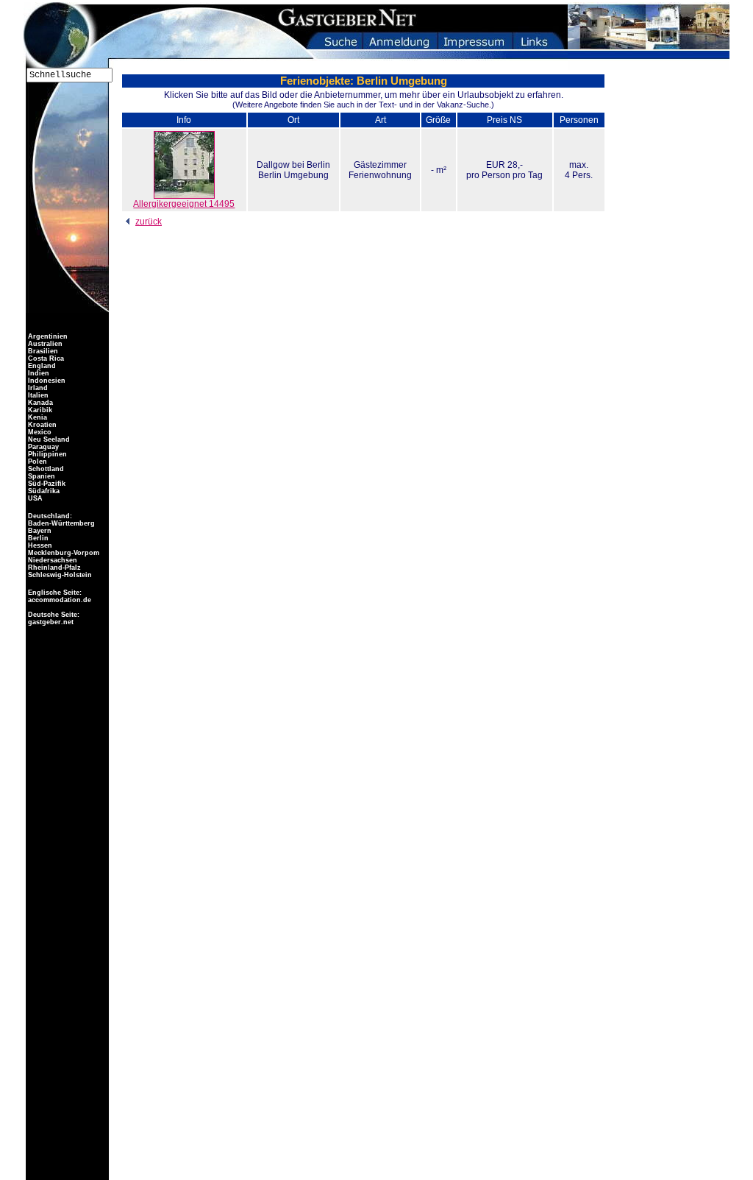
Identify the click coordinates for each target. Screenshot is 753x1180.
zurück (148, 221)
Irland (37, 388)
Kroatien (41, 424)
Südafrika (43, 491)
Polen (36, 461)
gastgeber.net (50, 622)
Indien (37, 373)
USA (34, 498)
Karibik (39, 410)
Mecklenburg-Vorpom (62, 553)
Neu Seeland (48, 439)
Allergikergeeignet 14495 (184, 204)
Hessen (39, 545)
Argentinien (47, 336)
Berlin (37, 538)
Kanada (39, 402)
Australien (44, 343)
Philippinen (46, 454)
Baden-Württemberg (60, 523)
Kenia (36, 417)
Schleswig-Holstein (59, 575)
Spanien (40, 476)
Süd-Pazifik (45, 483)
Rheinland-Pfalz (53, 567)
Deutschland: (50, 516)
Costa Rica (45, 358)
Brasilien (42, 351)
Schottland (45, 469)
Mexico (38, 432)
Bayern (38, 530)
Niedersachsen (51, 560)
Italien (37, 395)
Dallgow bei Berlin (293, 165)
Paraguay (42, 447)
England (41, 366)
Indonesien (45, 380)
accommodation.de (58, 600)
